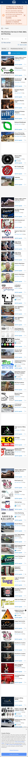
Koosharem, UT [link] (18, 384)
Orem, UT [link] (16, 222)
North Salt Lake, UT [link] (18, 70)
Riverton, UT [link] (17, 179)
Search (7, 28)
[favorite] (24, 64)
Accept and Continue (14, 754)
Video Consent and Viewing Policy (14, 744)
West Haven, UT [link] (18, 265)
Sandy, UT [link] (17, 537)
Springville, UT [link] (17, 722)
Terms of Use (18, 741)
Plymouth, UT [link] (17, 212)
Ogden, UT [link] (17, 341)
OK (26, 729)
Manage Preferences (14, 750)
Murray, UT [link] (17, 288)
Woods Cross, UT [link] (18, 364)
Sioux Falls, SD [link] (18, 168)
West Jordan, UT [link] (18, 82)
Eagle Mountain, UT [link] (18, 407)
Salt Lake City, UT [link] (18, 93)
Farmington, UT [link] (18, 613)
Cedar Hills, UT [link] (18, 396)
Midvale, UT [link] (17, 570)
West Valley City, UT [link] (18, 136)
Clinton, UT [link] (17, 375)
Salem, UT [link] (17, 548)
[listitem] (14, 61)
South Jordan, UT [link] (18, 439)
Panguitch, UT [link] (17, 297)
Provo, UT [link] (17, 245)
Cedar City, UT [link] (17, 60)
